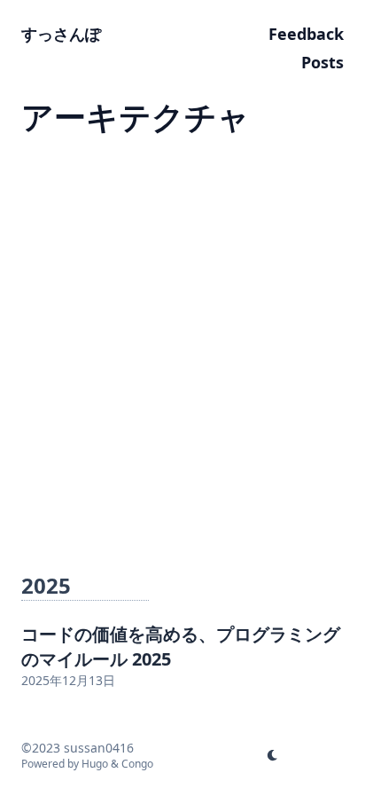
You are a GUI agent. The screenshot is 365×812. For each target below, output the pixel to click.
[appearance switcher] (273, 755)
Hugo (95, 763)
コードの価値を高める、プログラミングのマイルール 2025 (180, 646)
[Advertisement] (182, 346)
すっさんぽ (61, 33)
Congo (137, 763)
